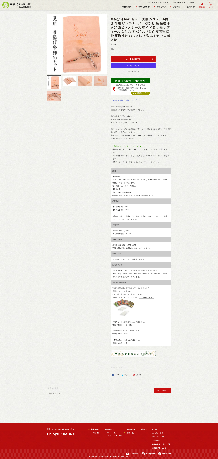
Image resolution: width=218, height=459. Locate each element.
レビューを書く (162, 390)
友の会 (154, 429)
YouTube (134, 454)
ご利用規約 (156, 440)
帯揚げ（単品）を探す (120, 333)
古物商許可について (159, 448)
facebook (166, 454)
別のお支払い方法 (133, 71)
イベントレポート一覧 (114, 435)
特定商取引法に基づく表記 (161, 444)
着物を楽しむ (109, 429)
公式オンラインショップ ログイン (158, 2)
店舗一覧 (130, 433)
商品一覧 (96, 433)
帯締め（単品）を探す (120, 343)
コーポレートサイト (159, 433)
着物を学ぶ (131, 429)
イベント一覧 (111, 433)
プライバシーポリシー (160, 437)
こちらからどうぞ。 (146, 297)
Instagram (150, 454)
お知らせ (144, 429)
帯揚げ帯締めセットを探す (122, 325)
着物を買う (95, 429)
